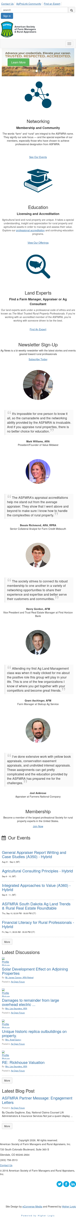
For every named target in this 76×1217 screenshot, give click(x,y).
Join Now (38, 826)
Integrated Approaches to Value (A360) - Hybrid (36, 887)
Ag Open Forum (18, 981)
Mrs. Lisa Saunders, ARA (16, 1008)
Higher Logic (69, 1206)
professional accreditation (30, 230)
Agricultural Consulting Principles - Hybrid (37, 870)
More (7, 942)
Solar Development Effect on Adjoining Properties (35, 971)
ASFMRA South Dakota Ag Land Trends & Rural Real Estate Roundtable (36, 906)
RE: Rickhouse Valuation (23, 1062)
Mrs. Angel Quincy (13, 1039)
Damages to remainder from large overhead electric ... (30, 1002)
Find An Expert (38, 329)
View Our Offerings (38, 242)
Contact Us (7, 3)
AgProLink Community (28, 3)
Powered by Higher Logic (38, 1215)
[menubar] (32, 3)
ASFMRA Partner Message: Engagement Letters (37, 1100)
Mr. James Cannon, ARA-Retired (19, 977)
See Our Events (38, 157)
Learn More (18, 62)
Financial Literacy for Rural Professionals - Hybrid (38, 924)
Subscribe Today (38, 359)
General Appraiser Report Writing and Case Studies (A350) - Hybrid (34, 854)
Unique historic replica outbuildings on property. (34, 1033)
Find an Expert (52, 3)
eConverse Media (32, 1206)
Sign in (7, 16)
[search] (71, 10)
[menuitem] (8, 3)
